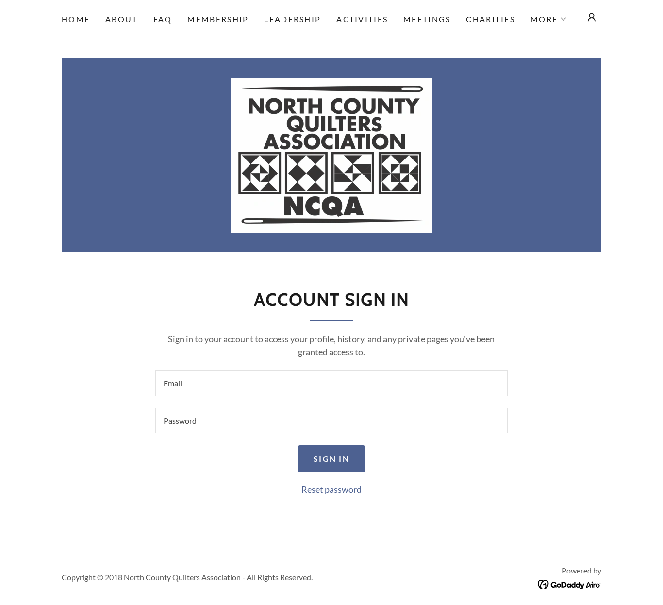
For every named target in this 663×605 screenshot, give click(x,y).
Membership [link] (218, 19)
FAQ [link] (162, 19)
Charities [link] (490, 19)
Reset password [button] (331, 489)
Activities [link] (362, 19)
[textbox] (331, 383)
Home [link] (76, 19)
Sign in (331, 458)
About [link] (121, 19)
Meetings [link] (426, 19)
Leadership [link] (292, 19)
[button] (548, 19)
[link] (331, 154)
